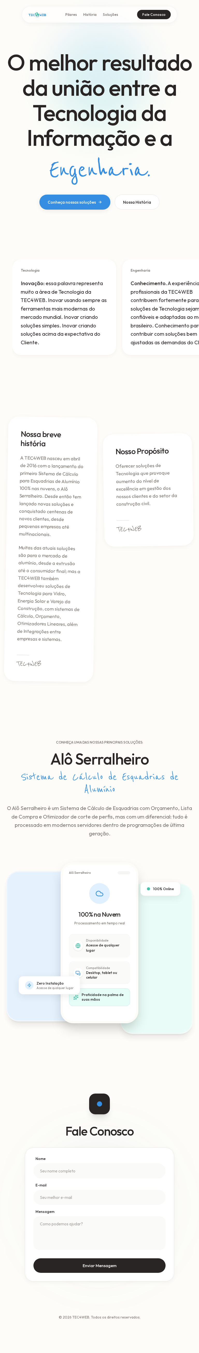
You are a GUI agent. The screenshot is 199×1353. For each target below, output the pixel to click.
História (90, 14)
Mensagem (44, 1211)
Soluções (110, 14)
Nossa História (137, 202)
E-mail (40, 1185)
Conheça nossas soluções (72, 202)
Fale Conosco (154, 14)
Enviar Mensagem (100, 1265)
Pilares (71, 14)
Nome (40, 1158)
